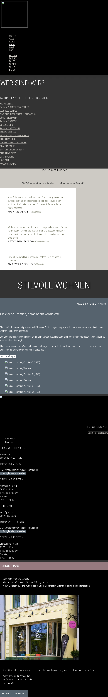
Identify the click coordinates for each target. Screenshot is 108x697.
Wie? (12, 41)
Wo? (11, 47)
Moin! (12, 35)
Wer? (12, 44)
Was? (12, 38)
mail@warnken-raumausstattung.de (22, 470)
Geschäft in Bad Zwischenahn (21, 670)
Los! (11, 50)
